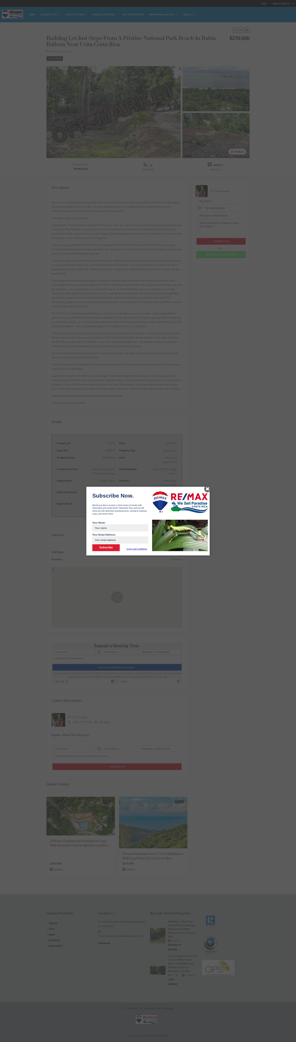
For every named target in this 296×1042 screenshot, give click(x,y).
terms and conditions (137, 549)
